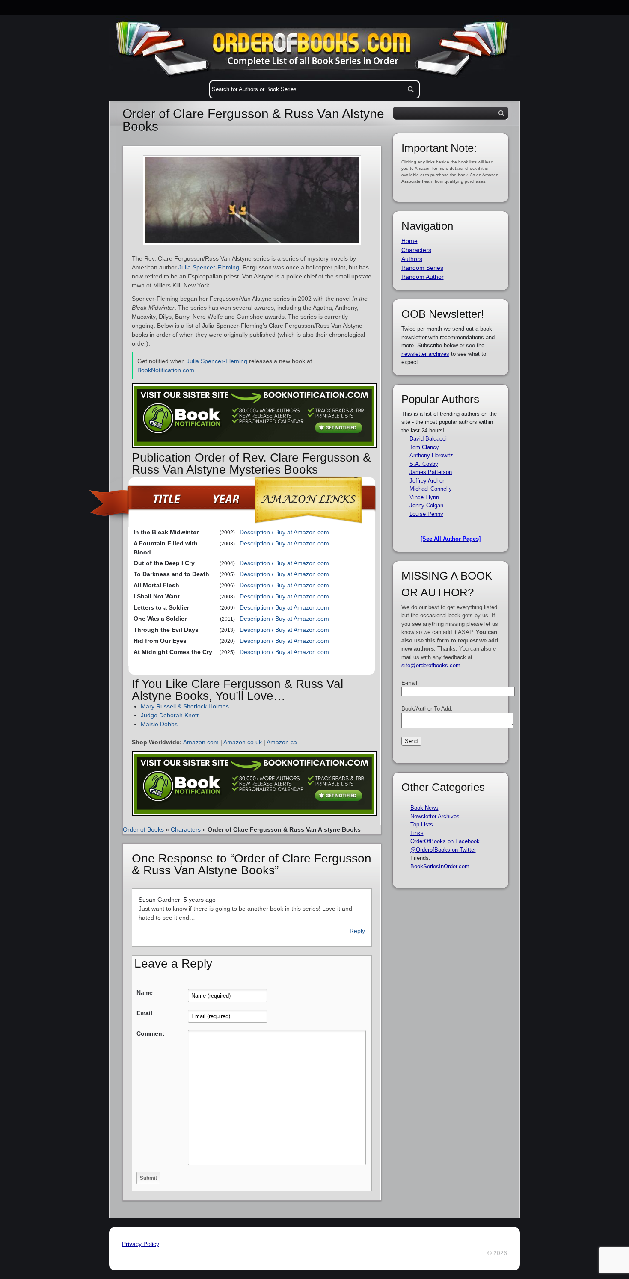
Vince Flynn (424, 497)
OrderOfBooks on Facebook (445, 841)
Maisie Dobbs (159, 724)
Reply (357, 930)
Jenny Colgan (426, 505)
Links (417, 833)
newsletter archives (425, 354)
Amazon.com (201, 742)
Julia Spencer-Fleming (208, 267)
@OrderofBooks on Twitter (443, 850)
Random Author (422, 276)
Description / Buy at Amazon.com (284, 532)
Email (144, 1013)
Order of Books (143, 829)
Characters (186, 829)
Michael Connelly (430, 489)
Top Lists (421, 824)
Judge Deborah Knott (170, 715)
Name (144, 992)
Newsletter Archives (435, 816)
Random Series (422, 267)
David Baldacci (428, 438)
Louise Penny (426, 514)
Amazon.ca (282, 742)
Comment (150, 1033)
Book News (424, 808)
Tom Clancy (424, 447)
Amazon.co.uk (242, 742)
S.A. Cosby (423, 464)
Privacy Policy (140, 1244)
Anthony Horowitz (431, 455)
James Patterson (430, 472)
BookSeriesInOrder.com (439, 866)
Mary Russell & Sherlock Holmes (185, 706)
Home (409, 240)
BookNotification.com (165, 370)
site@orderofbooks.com (430, 665)
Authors (411, 258)
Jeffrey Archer (426, 480)
